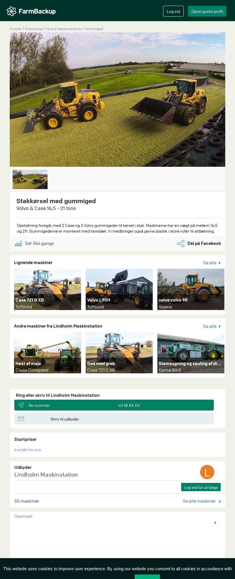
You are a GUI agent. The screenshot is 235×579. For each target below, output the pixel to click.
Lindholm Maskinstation (46, 474)
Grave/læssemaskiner (65, 29)
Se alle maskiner (199, 501)
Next (216, 290)
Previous (22, 290)
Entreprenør (34, 29)
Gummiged (94, 29)
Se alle (210, 262)
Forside (15, 29)
